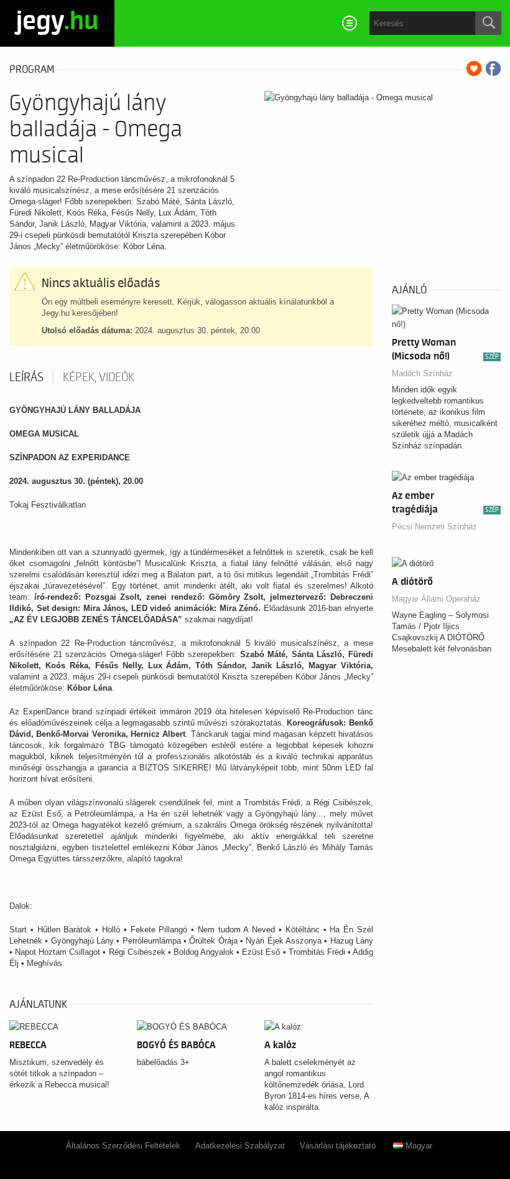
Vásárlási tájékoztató (338, 1145)
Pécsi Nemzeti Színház (434, 526)
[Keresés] (488, 23)
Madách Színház (422, 373)
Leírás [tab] (26, 377)
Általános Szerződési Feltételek (123, 1145)
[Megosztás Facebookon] (493, 68)
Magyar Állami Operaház (436, 599)
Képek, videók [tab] (98, 377)
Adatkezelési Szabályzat (240, 1145)
